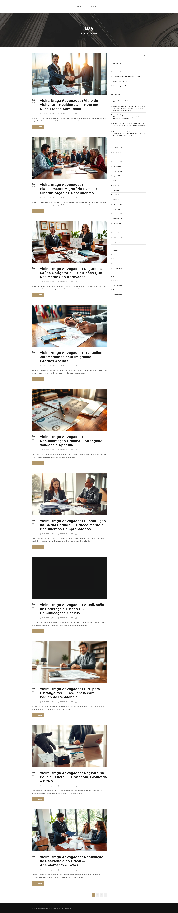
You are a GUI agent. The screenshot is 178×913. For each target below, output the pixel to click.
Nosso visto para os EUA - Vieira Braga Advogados (128, 131)
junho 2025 (116, 185)
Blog (85, 6)
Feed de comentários (119, 290)
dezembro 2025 (117, 157)
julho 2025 (116, 180)
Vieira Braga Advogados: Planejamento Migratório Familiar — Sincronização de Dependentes (71, 189)
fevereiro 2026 (117, 147)
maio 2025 (116, 190)
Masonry (115, 259)
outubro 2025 (117, 166)
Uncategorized (117, 268)
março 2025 (116, 199)
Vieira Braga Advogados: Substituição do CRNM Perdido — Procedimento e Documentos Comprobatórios (73, 525)
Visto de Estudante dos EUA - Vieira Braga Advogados (129, 98)
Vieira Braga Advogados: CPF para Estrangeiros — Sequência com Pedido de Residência (70, 693)
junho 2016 (116, 242)
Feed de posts (117, 285)
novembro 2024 (117, 218)
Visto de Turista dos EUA (120, 81)
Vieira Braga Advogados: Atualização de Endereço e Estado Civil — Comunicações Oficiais (72, 609)
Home (79, 6)
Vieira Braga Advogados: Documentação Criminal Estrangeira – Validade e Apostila (73, 441)
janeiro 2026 (117, 152)
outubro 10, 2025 (49, 113)
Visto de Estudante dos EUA (121, 67)
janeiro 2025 (117, 209)
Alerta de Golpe (96, 6)
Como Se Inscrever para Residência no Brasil (126, 76)
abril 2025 (116, 195)
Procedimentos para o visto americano (124, 71)
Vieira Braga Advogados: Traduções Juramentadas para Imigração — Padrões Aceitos (71, 357)
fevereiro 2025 (117, 204)
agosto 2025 (117, 176)
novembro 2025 (117, 161)
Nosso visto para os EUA (120, 86)
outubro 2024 (117, 223)
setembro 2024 (117, 228)
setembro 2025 (117, 171)
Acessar (115, 280)
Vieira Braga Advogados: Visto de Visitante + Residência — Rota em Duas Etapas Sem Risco (69, 105)
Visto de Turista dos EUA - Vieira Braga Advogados (128, 123)
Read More (38, 127)
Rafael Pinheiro (66, 113)
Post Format (116, 263)
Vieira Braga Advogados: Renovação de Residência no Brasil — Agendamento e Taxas (71, 861)
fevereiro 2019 (117, 237)
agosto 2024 (117, 232)
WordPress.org (117, 294)
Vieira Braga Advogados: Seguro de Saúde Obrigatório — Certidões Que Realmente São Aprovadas (71, 273)
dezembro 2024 (117, 214)
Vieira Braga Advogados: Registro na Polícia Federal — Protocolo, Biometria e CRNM (73, 777)
